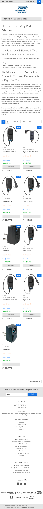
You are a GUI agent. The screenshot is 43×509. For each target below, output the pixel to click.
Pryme (4, 147)
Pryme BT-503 (6, 349)
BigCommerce (12, 507)
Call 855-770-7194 (21, 448)
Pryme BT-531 (26, 300)
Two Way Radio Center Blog (21, 453)
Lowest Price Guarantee (21, 444)
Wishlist (21, 422)
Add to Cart (11, 166)
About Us (21, 451)
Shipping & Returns (21, 427)
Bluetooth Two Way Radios (21, 465)
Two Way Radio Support (21, 446)
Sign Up (32, 1)
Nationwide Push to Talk (21, 439)
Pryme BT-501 (6, 250)
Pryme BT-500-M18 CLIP (9, 152)
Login (26, 1)
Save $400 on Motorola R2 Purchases (21, 468)
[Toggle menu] (3, 3)
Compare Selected (34, 381)
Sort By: (16, 121)
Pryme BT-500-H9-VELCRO (9, 300)
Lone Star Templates (28, 507)
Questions (21, 455)
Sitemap (21, 429)
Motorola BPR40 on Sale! (21, 470)
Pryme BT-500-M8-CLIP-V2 (30, 152)
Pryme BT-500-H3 (27, 201)
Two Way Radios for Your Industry (21, 441)
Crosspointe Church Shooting (21, 472)
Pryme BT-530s (27, 250)
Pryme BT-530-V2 (7, 201)
